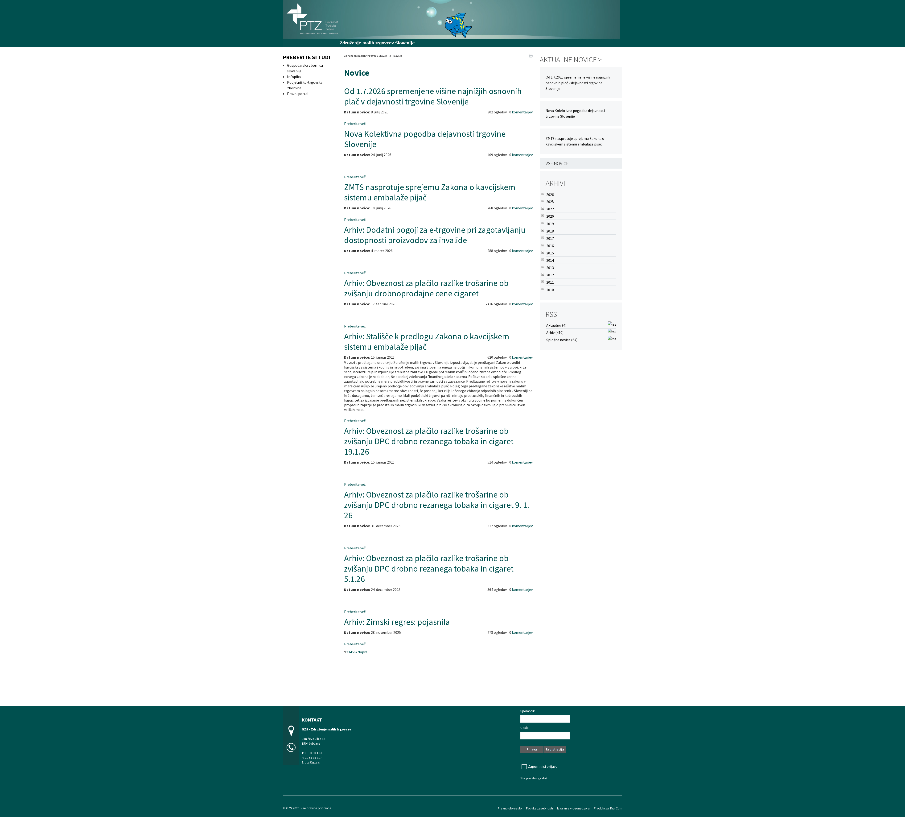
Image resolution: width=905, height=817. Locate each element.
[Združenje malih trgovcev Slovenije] (451, 23)
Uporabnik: (527, 711)
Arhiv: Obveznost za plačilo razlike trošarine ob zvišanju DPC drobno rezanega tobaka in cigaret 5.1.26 (429, 568)
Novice (397, 56)
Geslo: (524, 728)
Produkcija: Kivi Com (608, 808)
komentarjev (522, 112)
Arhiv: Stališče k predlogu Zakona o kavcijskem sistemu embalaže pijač (426, 341)
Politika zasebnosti (539, 808)
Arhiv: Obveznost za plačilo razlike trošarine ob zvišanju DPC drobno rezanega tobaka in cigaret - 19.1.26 (431, 441)
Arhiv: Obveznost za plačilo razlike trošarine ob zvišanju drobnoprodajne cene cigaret (426, 288)
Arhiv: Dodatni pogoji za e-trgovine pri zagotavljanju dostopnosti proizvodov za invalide (435, 234)
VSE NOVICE (557, 163)
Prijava (532, 749)
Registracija (555, 749)
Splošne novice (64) (561, 339)
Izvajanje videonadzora (573, 808)
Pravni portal (298, 93)
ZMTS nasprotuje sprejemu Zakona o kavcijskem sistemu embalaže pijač (429, 192)
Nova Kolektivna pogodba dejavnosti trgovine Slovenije (425, 139)
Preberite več (355, 123)
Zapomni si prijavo (543, 766)
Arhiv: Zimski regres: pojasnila (397, 622)
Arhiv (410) (555, 332)
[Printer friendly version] (531, 55)
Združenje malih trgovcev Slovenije (367, 56)
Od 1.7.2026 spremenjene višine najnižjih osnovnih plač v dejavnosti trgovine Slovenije (433, 96)
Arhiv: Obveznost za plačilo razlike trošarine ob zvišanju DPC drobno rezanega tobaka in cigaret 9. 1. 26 (436, 505)
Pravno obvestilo (510, 808)
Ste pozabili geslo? (533, 778)
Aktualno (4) (556, 325)
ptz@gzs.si (313, 762)
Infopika (294, 76)
